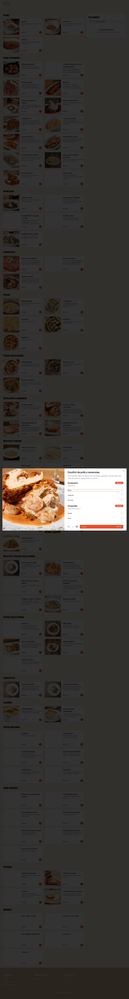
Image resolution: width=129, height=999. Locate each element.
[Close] (124, 471)
